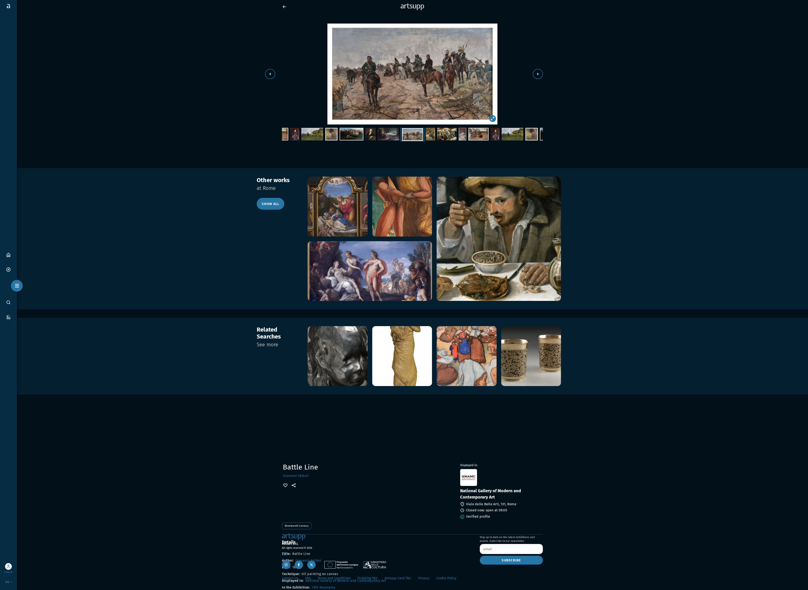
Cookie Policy (446, 578)
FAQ (308, 578)
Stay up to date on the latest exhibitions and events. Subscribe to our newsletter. (507, 539)
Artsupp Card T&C (398, 578)
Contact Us (290, 578)
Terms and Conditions (334, 578)
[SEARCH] (8, 302)
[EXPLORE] (8, 269)
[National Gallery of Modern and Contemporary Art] (501, 477)
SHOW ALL (270, 204)
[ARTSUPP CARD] (8, 317)
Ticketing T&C (367, 578)
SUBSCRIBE (511, 560)
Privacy (423, 578)
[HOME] (8, 255)
